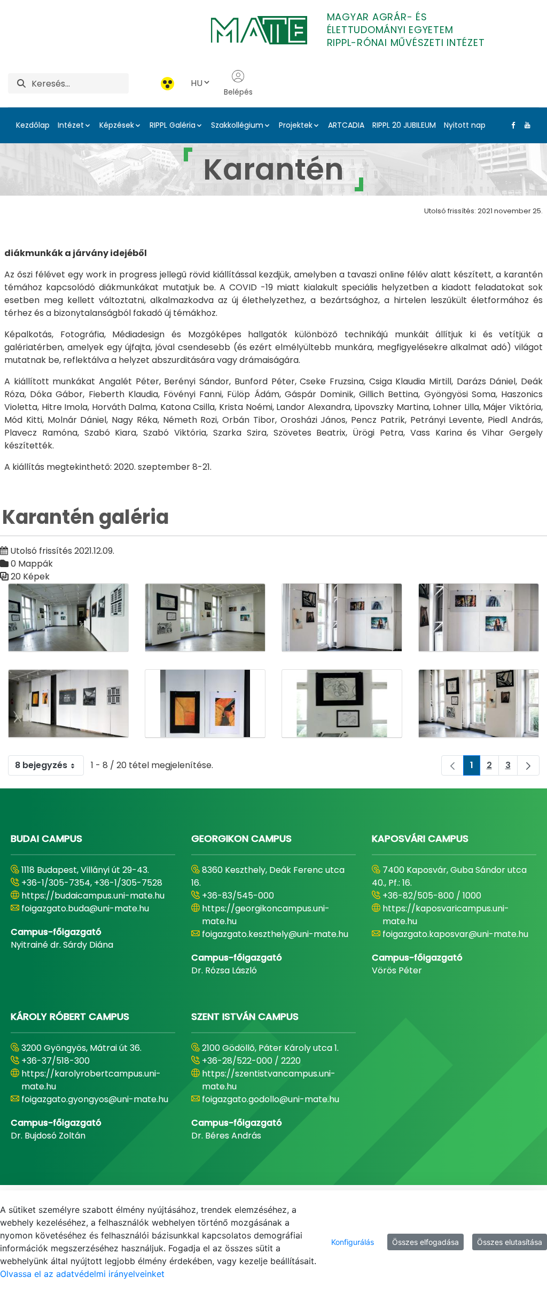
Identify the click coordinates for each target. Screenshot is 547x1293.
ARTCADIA (346, 125)
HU (196, 83)
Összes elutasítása (509, 1241)
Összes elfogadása (425, 1241)
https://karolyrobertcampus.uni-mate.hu (91, 1080)
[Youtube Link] (525, 125)
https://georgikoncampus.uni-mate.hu (266, 914)
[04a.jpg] (478, 617)
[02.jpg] (205, 617)
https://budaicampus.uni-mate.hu (93, 895)
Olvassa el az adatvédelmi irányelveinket (82, 1273)
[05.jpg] (68, 703)
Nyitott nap (465, 125)
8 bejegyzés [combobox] (41, 765)
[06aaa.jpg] (205, 703)
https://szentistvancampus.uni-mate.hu (268, 1080)
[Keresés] (21, 83)
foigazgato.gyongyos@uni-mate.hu (94, 1099)
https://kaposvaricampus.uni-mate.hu (445, 914)
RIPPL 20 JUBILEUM (404, 125)
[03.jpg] (342, 617)
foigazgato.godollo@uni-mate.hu (270, 1099)
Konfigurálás (352, 1241)
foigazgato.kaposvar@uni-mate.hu (455, 934)
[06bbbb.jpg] (342, 703)
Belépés (238, 92)
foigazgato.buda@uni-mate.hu (85, 908)
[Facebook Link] (511, 125)
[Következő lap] (528, 765)
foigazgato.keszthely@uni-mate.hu (275, 934)
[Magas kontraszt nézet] (167, 83)
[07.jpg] (478, 703)
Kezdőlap (33, 125)
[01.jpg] (68, 617)
